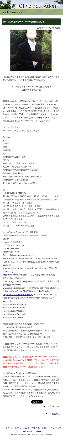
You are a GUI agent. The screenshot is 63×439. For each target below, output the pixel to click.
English (38, 431)
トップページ (7, 428)
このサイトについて (22, 428)
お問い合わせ (27, 431)
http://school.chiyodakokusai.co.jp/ (18, 294)
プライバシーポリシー (40, 428)
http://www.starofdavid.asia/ (15, 274)
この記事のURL (53, 406)
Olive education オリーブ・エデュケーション (28, 5)
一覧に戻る (55, 413)
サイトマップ (56, 428)
